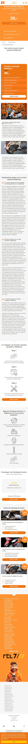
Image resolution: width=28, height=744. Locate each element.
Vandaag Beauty (7, 690)
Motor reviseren (7, 609)
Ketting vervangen (8, 638)
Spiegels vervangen (8, 628)
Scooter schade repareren (9, 613)
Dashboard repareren (8, 606)
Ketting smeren (7, 621)
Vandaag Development (9, 707)
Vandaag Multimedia (8, 700)
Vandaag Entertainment (9, 696)
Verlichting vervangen (8, 614)
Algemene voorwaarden (14, 715)
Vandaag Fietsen (7, 697)
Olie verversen (7, 622)
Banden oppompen (8, 601)
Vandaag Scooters (8, 703)
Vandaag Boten (7, 691)
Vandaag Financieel (8, 706)
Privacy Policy (14, 717)
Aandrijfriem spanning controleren (11, 598)
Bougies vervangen (8, 636)
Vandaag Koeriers (8, 688)
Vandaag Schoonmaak (9, 701)
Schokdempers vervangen (10, 627)
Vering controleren (8, 630)
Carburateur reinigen (8, 603)
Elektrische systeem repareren (10, 619)
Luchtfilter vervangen (8, 639)
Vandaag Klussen (8, 687)
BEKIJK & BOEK (14, 96)
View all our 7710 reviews (14, 496)
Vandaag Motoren (8, 693)
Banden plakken (7, 618)
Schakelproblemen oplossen (10, 644)
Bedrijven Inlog (13, 720)
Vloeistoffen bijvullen (8, 648)
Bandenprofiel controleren (9, 635)
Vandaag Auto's (7, 685)
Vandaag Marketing (8, 709)
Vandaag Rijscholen (8, 694)
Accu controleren (8, 617)
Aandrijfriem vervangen (9, 633)
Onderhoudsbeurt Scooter (9, 610)
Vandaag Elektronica (8, 704)
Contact (14, 718)
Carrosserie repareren (9, 604)
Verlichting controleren (9, 631)
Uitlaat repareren (7, 647)
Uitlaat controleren (8, 645)
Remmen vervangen (8, 625)
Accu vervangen (7, 600)
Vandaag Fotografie (8, 710)
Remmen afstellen (8, 624)
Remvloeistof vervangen (9, 642)
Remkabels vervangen (9, 641)
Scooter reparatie (8, 612)
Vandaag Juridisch (8, 699)
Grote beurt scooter (8, 607)
